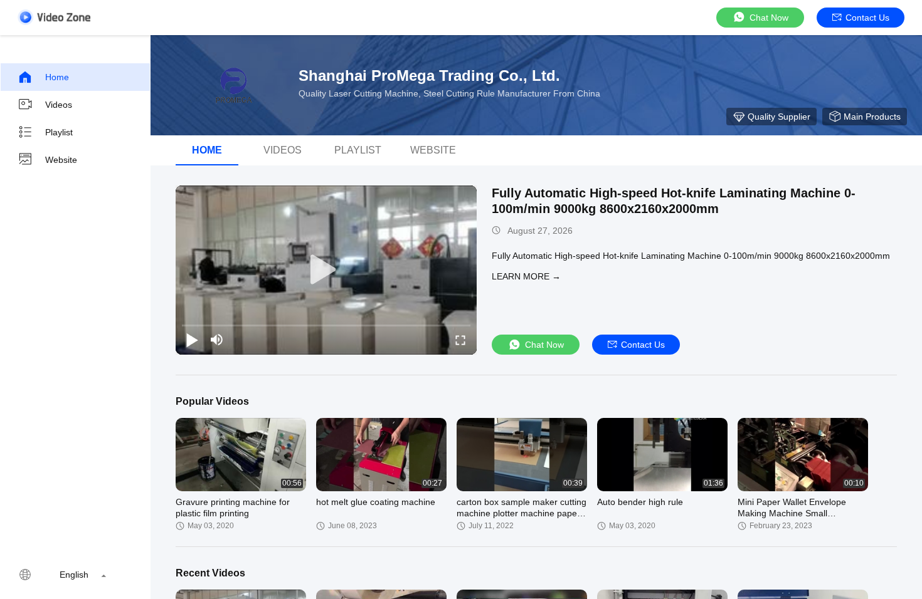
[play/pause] (191, 339)
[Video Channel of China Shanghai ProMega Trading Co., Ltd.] (54, 17)
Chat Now (769, 18)
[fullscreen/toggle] (460, 339)
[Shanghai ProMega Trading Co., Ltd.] (232, 85)
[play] (326, 270)
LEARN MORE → (526, 276)
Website (61, 160)
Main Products (872, 117)
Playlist (59, 132)
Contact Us (867, 18)
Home (57, 77)
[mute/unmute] (217, 339)
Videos (58, 105)
